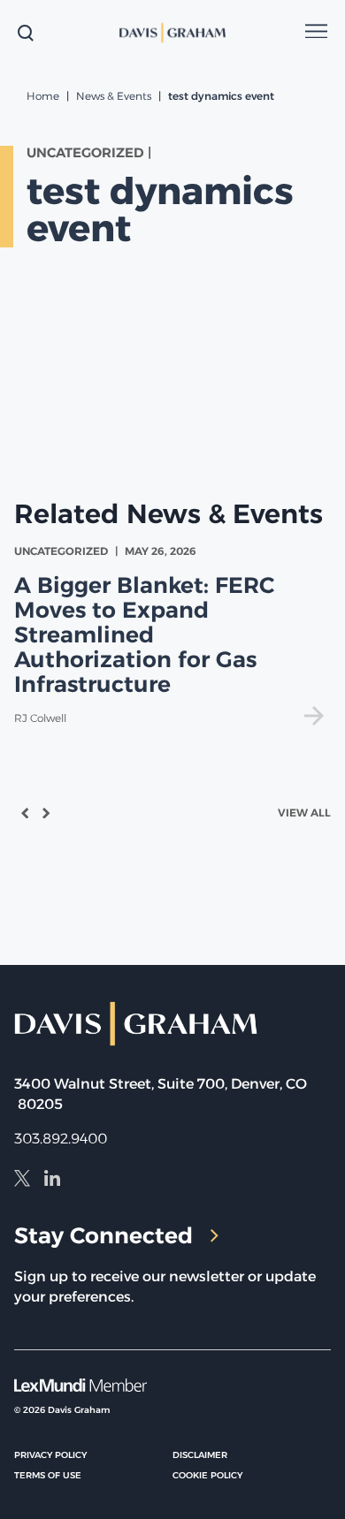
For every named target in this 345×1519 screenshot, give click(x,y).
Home (43, 96)
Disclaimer (199, 1455)
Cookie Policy (207, 1475)
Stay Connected (103, 1235)
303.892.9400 (60, 1138)
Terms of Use (47, 1475)
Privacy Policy (50, 1455)
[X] (22, 1180)
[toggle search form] (25, 33)
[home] (172, 32)
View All (304, 812)
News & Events (113, 96)
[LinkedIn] (52, 1180)
